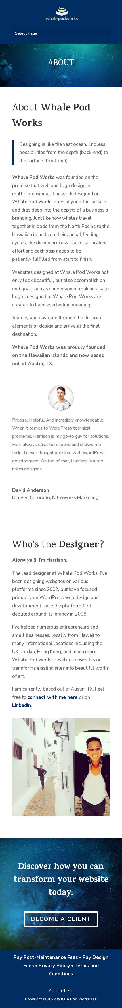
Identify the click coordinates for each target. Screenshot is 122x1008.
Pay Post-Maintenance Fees (46, 957)
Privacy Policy (54, 965)
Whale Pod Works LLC (77, 999)
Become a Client (61, 919)
